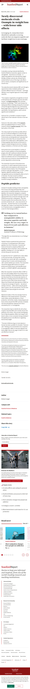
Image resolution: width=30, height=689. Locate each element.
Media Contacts (15, 656)
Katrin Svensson (13, 101)
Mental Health (6, 642)
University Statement (7, 587)
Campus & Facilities (7, 591)
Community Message (7, 588)
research (22, 123)
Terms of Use (19, 673)
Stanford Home (8, 673)
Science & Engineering (8, 615)
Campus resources (7, 629)
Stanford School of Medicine (9, 408)
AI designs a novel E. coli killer (11, 506)
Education (5, 611)
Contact (3, 656)
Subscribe (8, 656)
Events (4, 633)
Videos (2, 650)
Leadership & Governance (8, 596)
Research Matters (7, 603)
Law (4, 614)
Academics (5, 640)
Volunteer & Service (7, 643)
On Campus (6, 622)
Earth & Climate (6, 608)
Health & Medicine (24, 11)
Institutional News (7, 594)
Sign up (4, 445)
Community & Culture (7, 632)
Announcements (14, 652)
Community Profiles (10, 650)
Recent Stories (22, 652)
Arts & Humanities (7, 604)
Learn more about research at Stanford (12, 481)
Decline (19, 686)
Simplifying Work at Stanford (9, 585)
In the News (17, 650)
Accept (10, 686)
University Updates (5, 652)
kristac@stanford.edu (7, 383)
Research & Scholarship (9, 601)
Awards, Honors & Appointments (10, 590)
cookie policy (11, 682)
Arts (4, 625)
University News (7, 581)
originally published (13, 366)
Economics (5, 609)
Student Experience (8, 638)
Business (5, 606)
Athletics (5, 627)
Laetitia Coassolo (15, 126)
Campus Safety (6, 630)
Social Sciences (6, 617)
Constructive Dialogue (8, 583)
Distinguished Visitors (7, 593)
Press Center (23, 656)
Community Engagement (8, 624)
